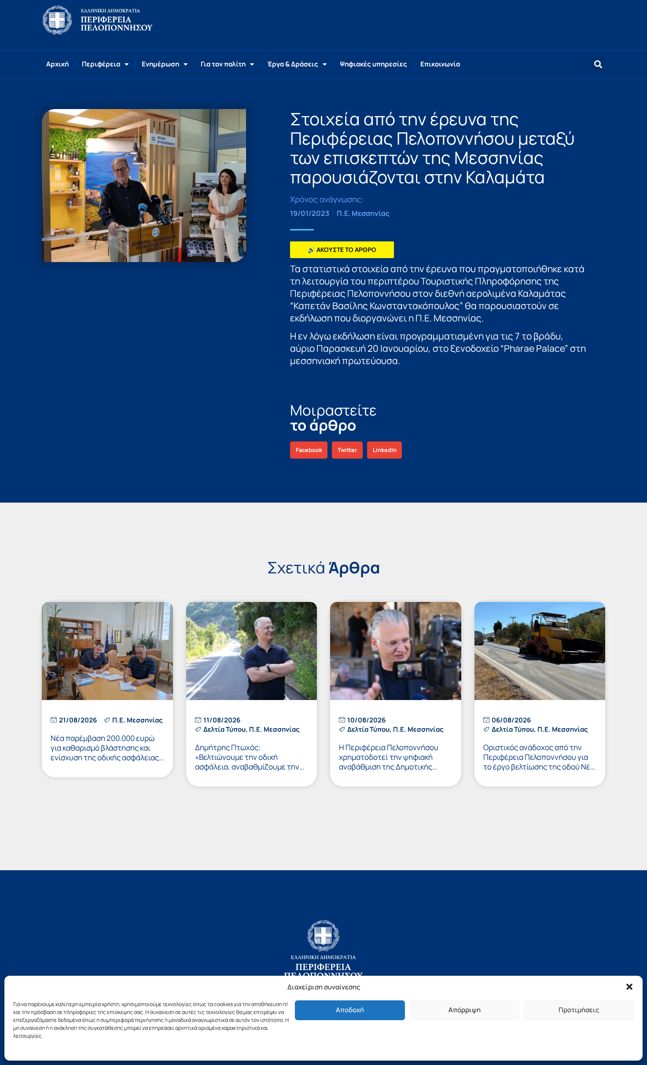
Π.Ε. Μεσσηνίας (363, 213)
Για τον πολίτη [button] (223, 64)
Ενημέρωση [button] (160, 64)
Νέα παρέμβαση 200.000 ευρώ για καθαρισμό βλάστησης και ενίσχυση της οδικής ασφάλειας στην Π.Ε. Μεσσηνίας (105, 752)
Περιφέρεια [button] (101, 64)
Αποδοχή (350, 1009)
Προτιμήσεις (579, 1009)
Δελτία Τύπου (224, 729)
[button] (629, 986)
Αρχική (57, 64)
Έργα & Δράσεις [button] (292, 64)
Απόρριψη (464, 1009)
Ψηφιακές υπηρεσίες (373, 64)
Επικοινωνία (440, 64)
